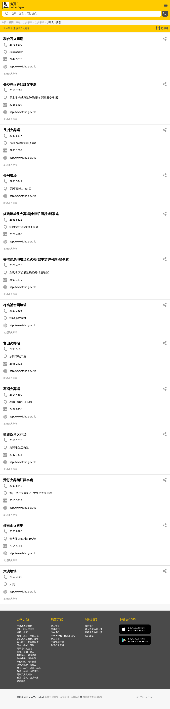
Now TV (55, 632)
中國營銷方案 (57, 642)
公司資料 (89, 626)
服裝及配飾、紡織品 (26, 664)
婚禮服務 (21, 681)
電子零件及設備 (24, 648)
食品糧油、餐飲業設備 (28, 642)
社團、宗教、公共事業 (20, 22)
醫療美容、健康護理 (26, 655)
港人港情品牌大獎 (93, 629)
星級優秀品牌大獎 (93, 632)
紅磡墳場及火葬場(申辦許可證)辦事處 (31, 214)
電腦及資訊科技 (24, 674)
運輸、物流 (22, 632)
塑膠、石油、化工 (25, 651)
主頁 (4, 22)
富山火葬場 (11, 343)
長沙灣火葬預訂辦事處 (20, 84)
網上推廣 (55, 639)
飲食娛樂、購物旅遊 (26, 658)
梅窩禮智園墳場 (15, 305)
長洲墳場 (10, 175)
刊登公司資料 (57, 645)
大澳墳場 (10, 571)
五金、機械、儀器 (25, 645)
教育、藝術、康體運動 (28, 671)
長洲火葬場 (11, 130)
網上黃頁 (55, 626)
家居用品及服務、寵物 (28, 639)
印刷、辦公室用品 (25, 629)
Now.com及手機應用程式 (63, 635)
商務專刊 (55, 629)
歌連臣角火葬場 (15, 434)
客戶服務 (89, 635)
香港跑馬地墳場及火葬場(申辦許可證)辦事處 (36, 259)
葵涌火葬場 (11, 389)
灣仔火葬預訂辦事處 (18, 480)
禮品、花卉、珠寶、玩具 (29, 668)
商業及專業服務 (24, 626)
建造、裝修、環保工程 (28, 635)
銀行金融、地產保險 (26, 661)
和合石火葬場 (13, 39)
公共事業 (39, 22)
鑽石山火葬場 (13, 525)
